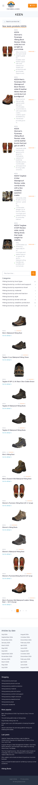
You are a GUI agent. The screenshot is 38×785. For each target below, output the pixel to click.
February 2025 (25, 642)
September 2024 (7, 637)
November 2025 (7, 656)
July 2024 (4, 634)
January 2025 (6, 642)
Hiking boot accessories (8, 704)
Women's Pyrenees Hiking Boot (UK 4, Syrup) (17, 503)
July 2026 (4, 667)
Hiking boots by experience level (15, 287)
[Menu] (4, 5)
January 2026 (6, 659)
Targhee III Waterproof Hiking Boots (14, 406)
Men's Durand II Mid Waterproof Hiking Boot (16, 479)
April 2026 (24, 662)
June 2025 (24, 648)
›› (26, 610)
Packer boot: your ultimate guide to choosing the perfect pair (18, 724)
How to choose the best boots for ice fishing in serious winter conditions (19, 762)
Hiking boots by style (10, 296)
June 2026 (24, 664)
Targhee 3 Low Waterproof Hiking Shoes (15, 357)
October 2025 (25, 653)
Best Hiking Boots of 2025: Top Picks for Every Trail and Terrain (18, 714)
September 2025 (7, 653)
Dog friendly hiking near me (10, 720)
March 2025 (5, 645)
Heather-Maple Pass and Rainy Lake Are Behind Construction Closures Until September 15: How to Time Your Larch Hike (18, 740)
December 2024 (26, 640)
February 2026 (25, 659)
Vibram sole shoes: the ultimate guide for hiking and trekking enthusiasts (17, 728)
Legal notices (13, 779)
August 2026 (25, 667)
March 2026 (5, 662)
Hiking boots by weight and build (15, 306)
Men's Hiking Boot (8, 454)
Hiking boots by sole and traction (15, 293)
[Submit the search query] (33, 273)
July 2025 (4, 651)
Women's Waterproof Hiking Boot (13, 551)
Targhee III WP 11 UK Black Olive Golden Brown (18, 381)
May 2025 (4, 648)
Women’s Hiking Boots (9, 527)
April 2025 (24, 645)
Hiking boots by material (11, 290)
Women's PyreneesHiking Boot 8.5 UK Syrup (17, 576)
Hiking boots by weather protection (16, 303)
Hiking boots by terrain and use (14, 299)
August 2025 (24, 651)
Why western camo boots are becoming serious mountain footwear (18, 758)
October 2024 (25, 637)
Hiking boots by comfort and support (16, 284)
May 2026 (5, 664)
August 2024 (25, 634)
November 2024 (7, 640)
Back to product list (11, 21)
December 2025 (26, 656)
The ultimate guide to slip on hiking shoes (14, 718)
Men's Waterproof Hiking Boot (12, 333)
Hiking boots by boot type (12, 281)
